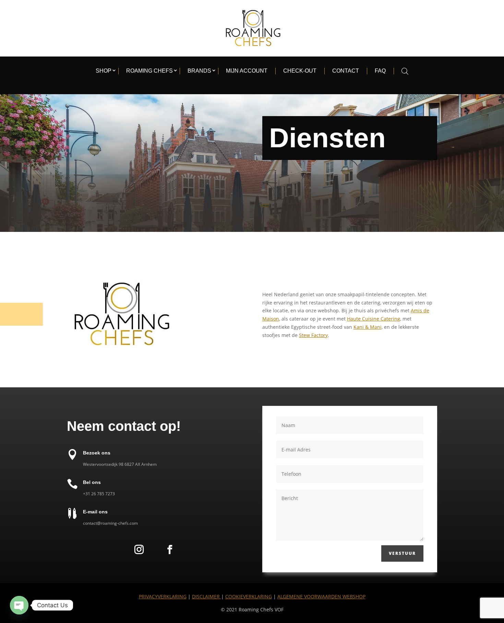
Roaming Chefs (149, 71)
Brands (199, 71)
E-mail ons (95, 511)
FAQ (380, 71)
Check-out (299, 71)
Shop (103, 71)
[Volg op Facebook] (170, 550)
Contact (345, 71)
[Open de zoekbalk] (404, 71)
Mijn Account (246, 71)
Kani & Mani (367, 327)
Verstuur (402, 553)
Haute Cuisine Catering (373, 318)
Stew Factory (313, 335)
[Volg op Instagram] (139, 550)
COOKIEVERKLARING (248, 596)
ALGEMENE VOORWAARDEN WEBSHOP (321, 596)
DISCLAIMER (206, 596)
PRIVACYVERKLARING (163, 596)
